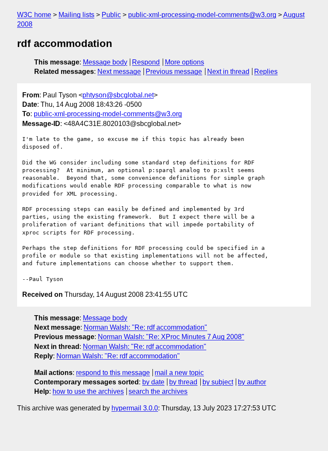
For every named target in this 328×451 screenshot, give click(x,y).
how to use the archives (88, 391)
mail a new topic (179, 372)
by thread (183, 382)
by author (252, 382)
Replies (266, 71)
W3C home (34, 14)
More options (184, 62)
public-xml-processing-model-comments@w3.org (202, 14)
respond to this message (113, 372)
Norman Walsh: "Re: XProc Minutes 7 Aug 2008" (171, 336)
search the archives (158, 391)
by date (153, 382)
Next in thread (228, 71)
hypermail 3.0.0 (134, 408)
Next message (119, 71)
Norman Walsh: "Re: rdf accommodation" (145, 327)
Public (111, 14)
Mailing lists (76, 14)
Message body (105, 62)
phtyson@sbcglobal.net (118, 95)
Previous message (174, 71)
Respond (146, 62)
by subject (217, 382)
